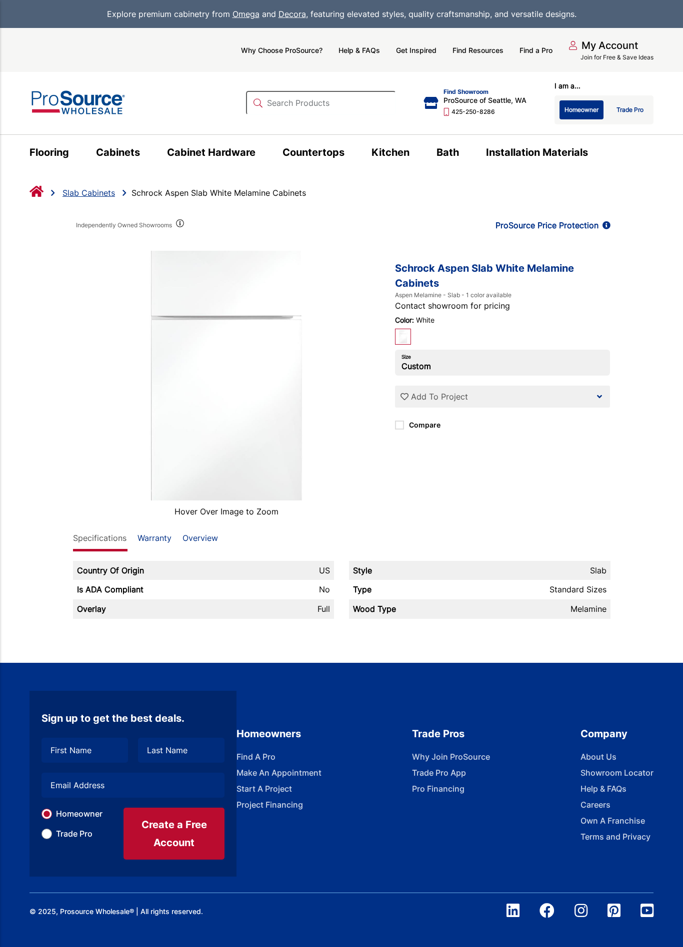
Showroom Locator (617, 773)
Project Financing (269, 805)
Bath (447, 152)
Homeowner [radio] (581, 109)
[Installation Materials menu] (593, 154)
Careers (595, 805)
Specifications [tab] (99, 538)
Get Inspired (416, 50)
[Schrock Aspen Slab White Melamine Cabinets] (226, 375)
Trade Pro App (439, 773)
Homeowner (79, 814)
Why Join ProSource (451, 757)
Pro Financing (438, 789)
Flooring (49, 152)
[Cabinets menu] (145, 154)
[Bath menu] (465, 154)
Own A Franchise (612, 821)
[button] (603, 45)
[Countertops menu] (350, 154)
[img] (179, 225)
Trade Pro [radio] (630, 109)
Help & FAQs (359, 50)
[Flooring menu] (75, 154)
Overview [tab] (200, 538)
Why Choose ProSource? (281, 50)
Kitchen (391, 152)
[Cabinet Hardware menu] (261, 154)
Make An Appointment (279, 773)
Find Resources (478, 50)
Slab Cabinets (88, 193)
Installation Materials (537, 152)
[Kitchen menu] (415, 154)
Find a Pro (536, 50)
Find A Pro (256, 757)
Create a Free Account (174, 834)
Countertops (313, 152)
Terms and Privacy (615, 837)
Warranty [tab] (155, 538)
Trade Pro (74, 834)
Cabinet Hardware (211, 152)
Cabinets (118, 152)
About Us (598, 757)
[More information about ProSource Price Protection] (604, 225)
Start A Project (264, 789)
